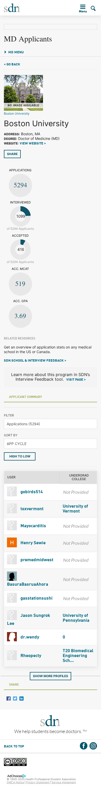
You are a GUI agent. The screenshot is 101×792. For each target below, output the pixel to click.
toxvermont (31, 509)
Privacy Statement (38, 782)
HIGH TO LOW (19, 456)
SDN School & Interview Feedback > (35, 360)
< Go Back (12, 64)
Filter (9, 415)
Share (12, 154)
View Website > (33, 143)
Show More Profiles (50, 676)
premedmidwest (36, 560)
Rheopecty (30, 656)
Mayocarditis (32, 526)
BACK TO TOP (14, 746)
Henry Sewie (32, 543)
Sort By (10, 435)
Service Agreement (64, 782)
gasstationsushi (36, 598)
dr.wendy (29, 637)
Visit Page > (76, 379)
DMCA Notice (15, 782)
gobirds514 (31, 492)
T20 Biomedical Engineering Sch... (78, 656)
